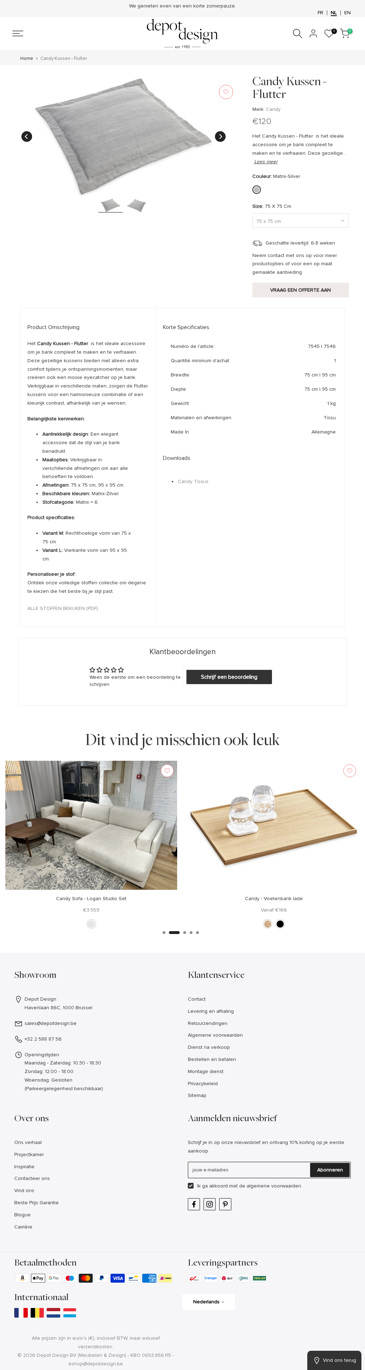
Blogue (22, 1215)
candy (273, 109)
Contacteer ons (32, 1178)
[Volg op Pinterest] (225, 1204)
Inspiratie (24, 1167)
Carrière (23, 1227)
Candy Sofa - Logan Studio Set (91, 898)
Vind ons (24, 1190)
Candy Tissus (193, 481)
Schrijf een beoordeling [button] (229, 677)
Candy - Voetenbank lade (274, 898)
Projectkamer (29, 1154)
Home (26, 58)
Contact (197, 999)
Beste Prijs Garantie (36, 1203)
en (347, 12)
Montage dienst (205, 1071)
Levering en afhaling (211, 1011)
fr (320, 12)
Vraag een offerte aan (300, 290)
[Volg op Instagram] (210, 1204)
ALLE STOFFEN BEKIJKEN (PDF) (62, 608)
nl (334, 12)
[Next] (220, 136)
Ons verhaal (28, 1142)
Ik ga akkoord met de (249, 1186)
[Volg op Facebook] (194, 1204)
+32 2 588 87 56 (43, 1039)
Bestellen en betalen (212, 1059)
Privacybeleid (203, 1084)
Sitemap (197, 1095)
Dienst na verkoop (209, 1047)
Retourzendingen (207, 1023)
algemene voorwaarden (274, 1186)
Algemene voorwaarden (215, 1035)
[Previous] (26, 136)
